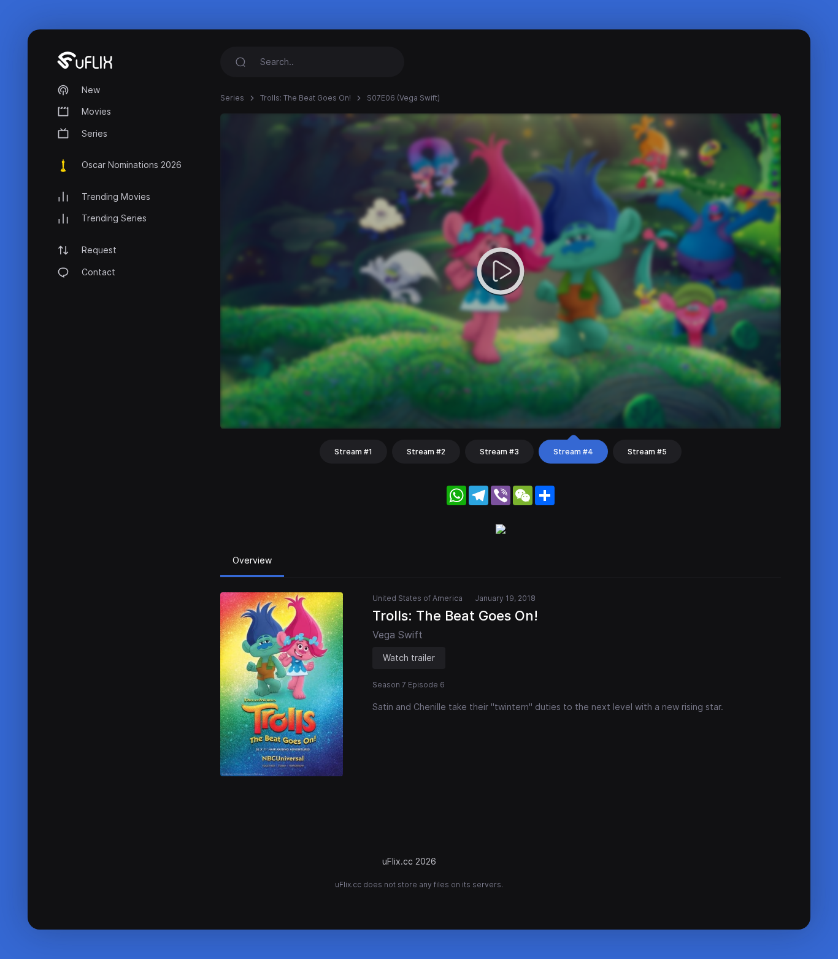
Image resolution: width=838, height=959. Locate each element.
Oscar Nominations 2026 (132, 164)
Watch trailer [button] (409, 657)
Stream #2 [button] (426, 451)
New (91, 90)
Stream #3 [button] (499, 451)
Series (94, 133)
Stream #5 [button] (647, 451)
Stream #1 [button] (353, 451)
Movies (96, 111)
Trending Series (114, 218)
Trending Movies (116, 196)
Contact (98, 272)
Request (99, 250)
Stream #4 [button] (573, 451)
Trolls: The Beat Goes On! (305, 97)
